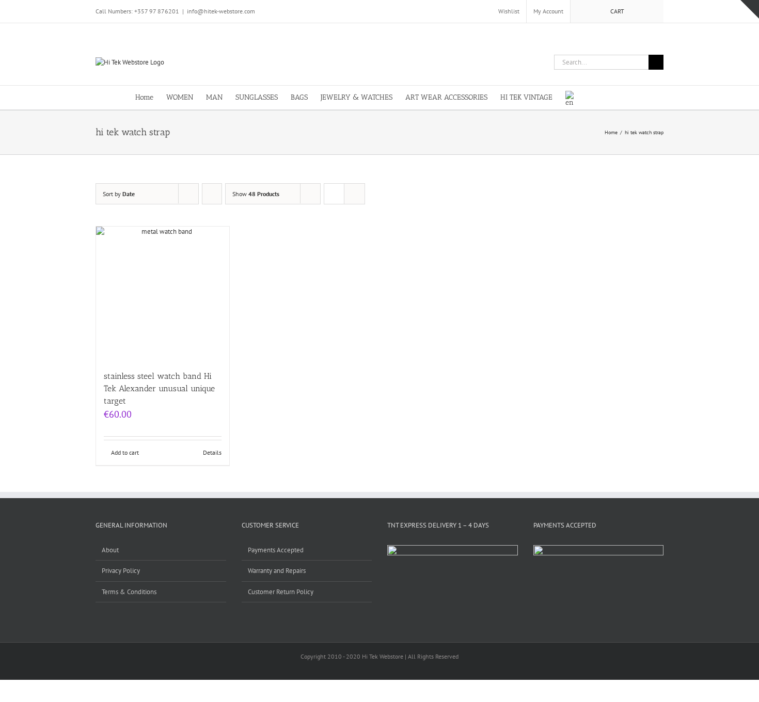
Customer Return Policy (280, 591)
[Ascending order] (212, 193)
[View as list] (354, 194)
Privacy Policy (121, 570)
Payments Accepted (276, 550)
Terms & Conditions (129, 591)
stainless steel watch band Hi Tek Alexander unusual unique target (159, 388)
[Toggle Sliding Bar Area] (749, 9)
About (110, 550)
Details (212, 452)
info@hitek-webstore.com (221, 11)
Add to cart (125, 452)
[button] (608, 97)
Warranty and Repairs (277, 570)
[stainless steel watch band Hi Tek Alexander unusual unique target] (162, 293)
